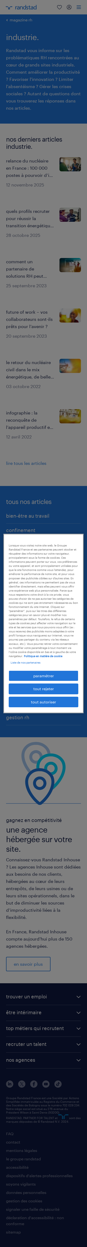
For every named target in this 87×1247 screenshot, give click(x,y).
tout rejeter (43, 688)
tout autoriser (43, 702)
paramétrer (43, 675)
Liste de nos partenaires (25, 662)
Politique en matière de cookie (43, 656)
